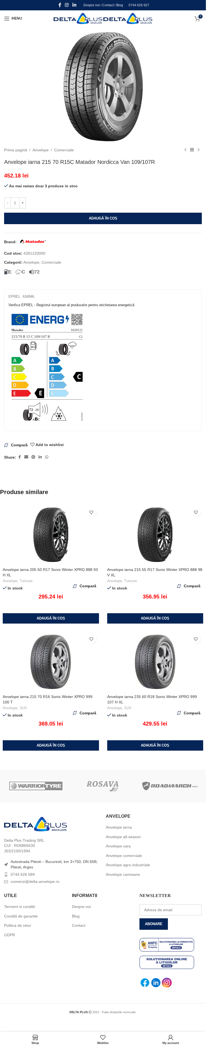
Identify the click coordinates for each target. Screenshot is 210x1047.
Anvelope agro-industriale (128, 865)
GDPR (9, 935)
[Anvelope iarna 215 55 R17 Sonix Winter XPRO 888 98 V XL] (155, 535)
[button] (51, 618)
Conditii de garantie (21, 916)
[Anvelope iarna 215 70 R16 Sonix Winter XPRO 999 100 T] (51, 662)
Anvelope (41, 150)
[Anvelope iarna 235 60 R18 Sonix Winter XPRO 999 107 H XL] (155, 662)
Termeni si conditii (19, 906)
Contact (108, 5)
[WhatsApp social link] (46, 457)
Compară (19, 445)
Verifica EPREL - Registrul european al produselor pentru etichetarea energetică (71, 305)
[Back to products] (192, 150)
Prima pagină (15, 150)
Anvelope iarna (119, 827)
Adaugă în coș (103, 218)
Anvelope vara (118, 846)
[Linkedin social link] (74, 5)
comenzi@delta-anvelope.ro (35, 881)
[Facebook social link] (60, 5)
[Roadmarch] (170, 786)
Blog (119, 5)
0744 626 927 (139, 5)
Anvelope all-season (123, 837)
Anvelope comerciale (124, 855)
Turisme (26, 581)
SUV (23, 708)
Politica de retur (17, 925)
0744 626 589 (23, 874)
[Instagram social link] (67, 5)
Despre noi (91, 5)
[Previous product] (185, 150)
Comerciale (64, 150)
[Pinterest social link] (33, 457)
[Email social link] (26, 457)
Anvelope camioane (123, 874)
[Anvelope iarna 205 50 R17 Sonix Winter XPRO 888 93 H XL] (51, 535)
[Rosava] (103, 786)
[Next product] (198, 150)
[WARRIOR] (35, 786)
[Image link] (35, 824)
